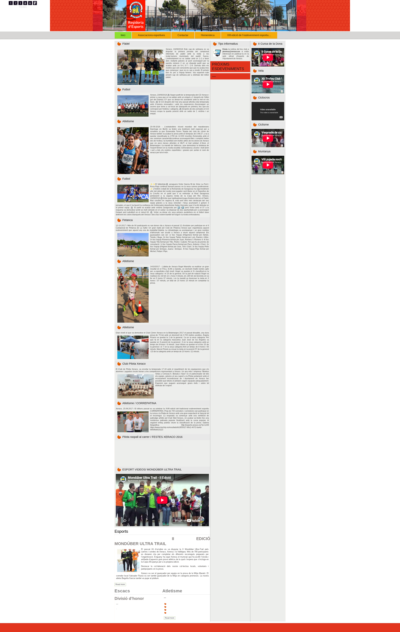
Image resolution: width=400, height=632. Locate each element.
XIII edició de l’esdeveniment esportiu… (249, 35)
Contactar (183, 35)
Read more (120, 584)
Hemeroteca (208, 35)
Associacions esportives (151, 35)
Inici (123, 35)
